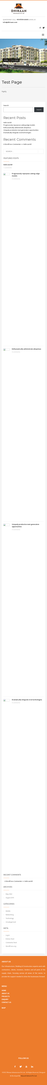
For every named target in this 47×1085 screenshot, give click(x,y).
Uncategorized (11, 922)
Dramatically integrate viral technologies (17, 133)
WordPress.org (11, 946)
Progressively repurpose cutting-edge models (19, 125)
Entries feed (10, 939)
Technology (10, 918)
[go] (41, 151)
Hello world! (7, 122)
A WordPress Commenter (12, 144)
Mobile (8, 911)
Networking (10, 915)
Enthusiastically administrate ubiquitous (17, 128)
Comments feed (11, 942)
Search (6, 105)
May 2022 (9, 894)
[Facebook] (40, 27)
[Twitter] (43, 27)
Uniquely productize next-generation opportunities (21, 130)
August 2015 (10, 898)
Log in (8, 935)
